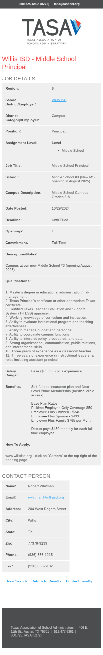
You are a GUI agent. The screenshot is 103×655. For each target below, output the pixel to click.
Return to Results (47, 581)
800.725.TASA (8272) (34, 4)
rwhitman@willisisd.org (46, 497)
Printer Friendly (79, 581)
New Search (17, 581)
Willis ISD (59, 100)
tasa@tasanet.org (67, 4)
